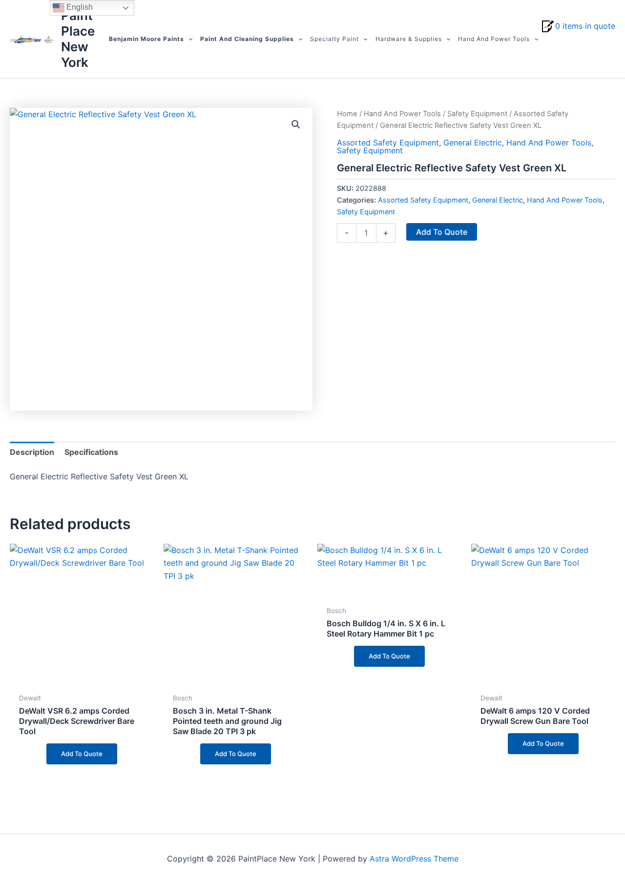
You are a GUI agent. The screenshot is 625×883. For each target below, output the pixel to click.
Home (347, 113)
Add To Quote (441, 232)
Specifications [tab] (91, 452)
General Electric (472, 142)
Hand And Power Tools (402, 113)
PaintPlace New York (78, 39)
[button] (188, 39)
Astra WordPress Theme (414, 858)
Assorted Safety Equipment (388, 142)
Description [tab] (32, 452)
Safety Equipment (477, 113)
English (78, 7)
